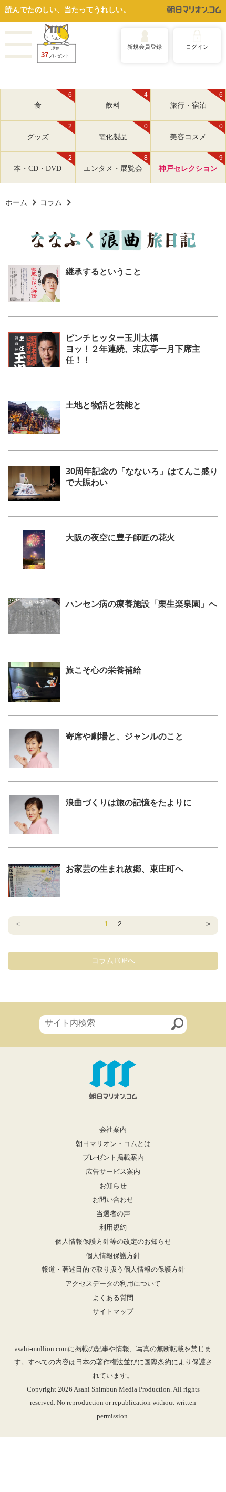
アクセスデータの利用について (113, 1283)
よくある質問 (113, 1298)
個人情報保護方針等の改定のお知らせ (113, 1241)
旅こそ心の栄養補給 (103, 670)
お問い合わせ (113, 1199)
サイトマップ (113, 1311)
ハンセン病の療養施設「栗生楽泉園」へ (141, 603)
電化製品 (123, 132)
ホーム (16, 202)
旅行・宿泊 (196, 100)
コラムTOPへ (113, 961)
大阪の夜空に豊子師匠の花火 (120, 537)
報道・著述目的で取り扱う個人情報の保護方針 (113, 1269)
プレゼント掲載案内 (113, 1157)
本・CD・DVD (43, 163)
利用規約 (113, 1227)
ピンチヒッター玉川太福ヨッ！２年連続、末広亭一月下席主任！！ (133, 348)
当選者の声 (113, 1214)
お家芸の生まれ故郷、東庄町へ (124, 868)
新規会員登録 (144, 47)
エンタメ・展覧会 (116, 163)
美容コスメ (196, 132)
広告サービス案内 (113, 1172)
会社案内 (113, 1129)
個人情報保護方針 (113, 1256)
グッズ (50, 132)
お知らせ (113, 1186)
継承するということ (103, 271)
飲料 (127, 100)
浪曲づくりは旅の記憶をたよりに (129, 802)
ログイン (197, 47)
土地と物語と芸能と (103, 405)
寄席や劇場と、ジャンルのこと (124, 736)
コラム (51, 202)
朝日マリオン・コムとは (113, 1144)
